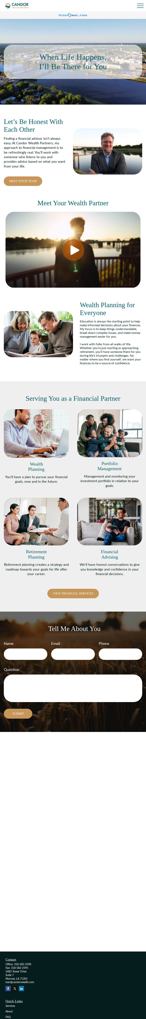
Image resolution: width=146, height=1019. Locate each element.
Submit (18, 713)
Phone (104, 644)
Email (55, 644)
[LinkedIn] (21, 988)
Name (9, 644)
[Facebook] (8, 988)
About (9, 1011)
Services (10, 1006)
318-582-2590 (22, 964)
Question (11, 670)
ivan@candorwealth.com (20, 982)
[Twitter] (14, 988)
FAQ (8, 1017)
